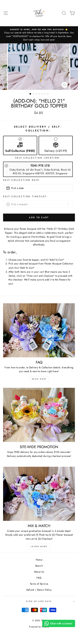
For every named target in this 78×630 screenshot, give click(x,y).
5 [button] (42, 94)
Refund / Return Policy (39, 590)
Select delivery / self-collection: (38, 128)
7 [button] (48, 94)
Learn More (39, 546)
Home (39, 559)
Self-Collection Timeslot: (25, 196)
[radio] (38, 169)
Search (39, 565)
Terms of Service (39, 584)
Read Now (39, 379)
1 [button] (30, 94)
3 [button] (37, 94)
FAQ (38, 578)
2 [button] (34, 94)
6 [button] (45, 94)
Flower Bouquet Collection (58, 263)
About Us (39, 572)
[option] (39, 35)
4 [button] (39, 94)
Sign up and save (39, 601)
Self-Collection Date (21, 180)
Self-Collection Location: (38, 158)
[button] (20, 145)
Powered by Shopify (39, 626)
